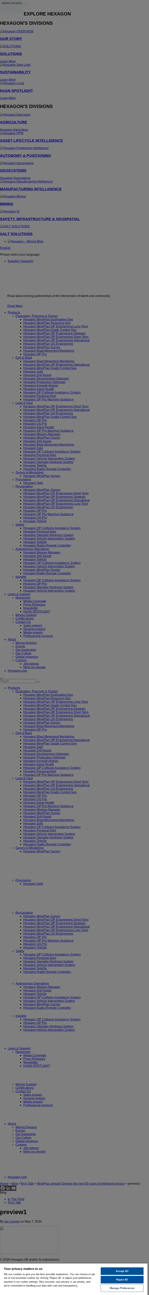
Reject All (122, 1279)
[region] (73, 1279)
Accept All (122, 1271)
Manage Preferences (122, 1288)
